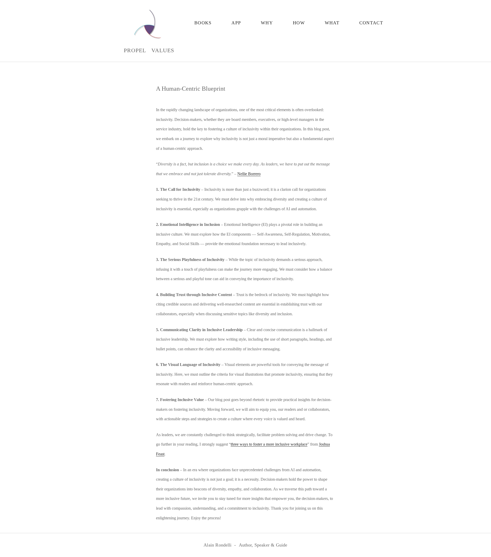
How (299, 22)
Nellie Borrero (249, 174)
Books (202, 22)
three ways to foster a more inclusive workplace (269, 444)
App (236, 22)
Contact (371, 22)
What (332, 22)
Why (267, 22)
